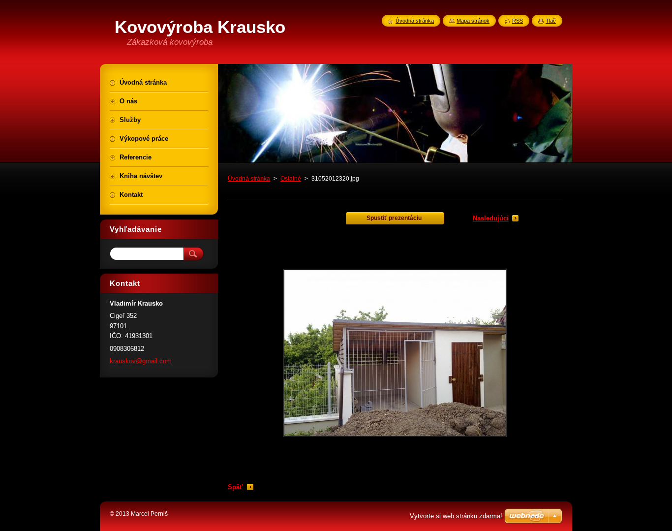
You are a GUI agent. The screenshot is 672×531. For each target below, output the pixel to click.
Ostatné (290, 179)
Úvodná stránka (249, 179)
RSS (517, 21)
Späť (235, 487)
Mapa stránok (473, 21)
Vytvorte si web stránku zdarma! (456, 516)
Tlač (551, 21)
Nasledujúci (491, 218)
